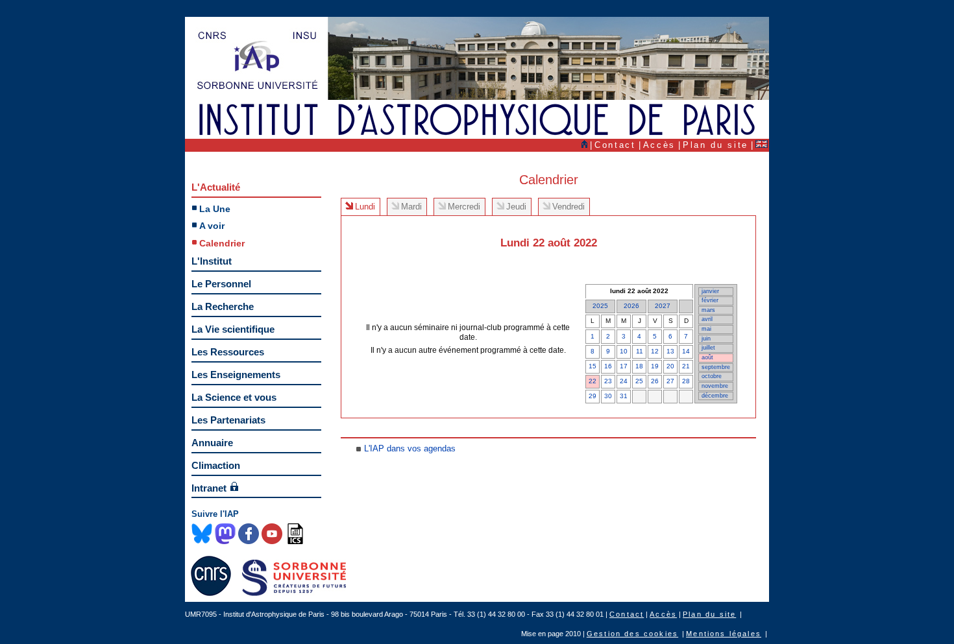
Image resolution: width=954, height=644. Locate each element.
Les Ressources (227, 351)
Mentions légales (723, 634)
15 (592, 366)
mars (708, 310)
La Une (214, 209)
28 (686, 381)
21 (686, 366)
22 (592, 381)
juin (706, 338)
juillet (708, 347)
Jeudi (516, 206)
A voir (212, 226)
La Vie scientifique (233, 329)
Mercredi (464, 206)
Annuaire (212, 442)
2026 (631, 305)
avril (707, 319)
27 (670, 381)
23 (608, 381)
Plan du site (715, 145)
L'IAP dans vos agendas (410, 448)
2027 (662, 305)
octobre (712, 376)
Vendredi (568, 206)
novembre (715, 386)
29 (592, 396)
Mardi (411, 206)
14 (686, 351)
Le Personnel (221, 283)
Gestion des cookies (632, 634)
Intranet (208, 488)
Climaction (215, 465)
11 (639, 351)
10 (624, 351)
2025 (600, 305)
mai (706, 329)
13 (670, 351)
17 (624, 366)
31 (624, 396)
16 (608, 366)
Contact (615, 145)
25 (639, 381)
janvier (710, 291)
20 (670, 366)
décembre (715, 395)
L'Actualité (215, 187)
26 (655, 381)
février (710, 300)
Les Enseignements (235, 374)
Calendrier (222, 243)
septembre (716, 367)
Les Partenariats (228, 419)
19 (655, 366)
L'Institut (211, 261)
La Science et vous (233, 397)
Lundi (365, 206)
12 (655, 351)
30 (608, 396)
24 (624, 381)
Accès (659, 145)
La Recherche (222, 306)
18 (639, 366)
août (707, 357)
